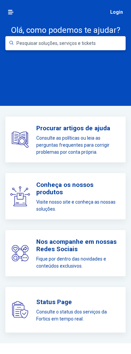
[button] (11, 12)
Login (116, 12)
